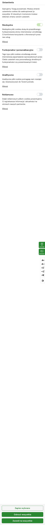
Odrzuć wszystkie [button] (22, 514)
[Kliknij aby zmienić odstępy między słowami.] (42, 272)
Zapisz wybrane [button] (22, 508)
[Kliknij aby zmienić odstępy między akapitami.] (43, 275)
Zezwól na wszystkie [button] (22, 520)
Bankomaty (41, 253)
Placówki (42, 246)
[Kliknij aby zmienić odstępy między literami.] (43, 264)
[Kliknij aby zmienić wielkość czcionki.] (43, 260)
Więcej (5, 42)
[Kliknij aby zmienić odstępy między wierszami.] (43, 268)
